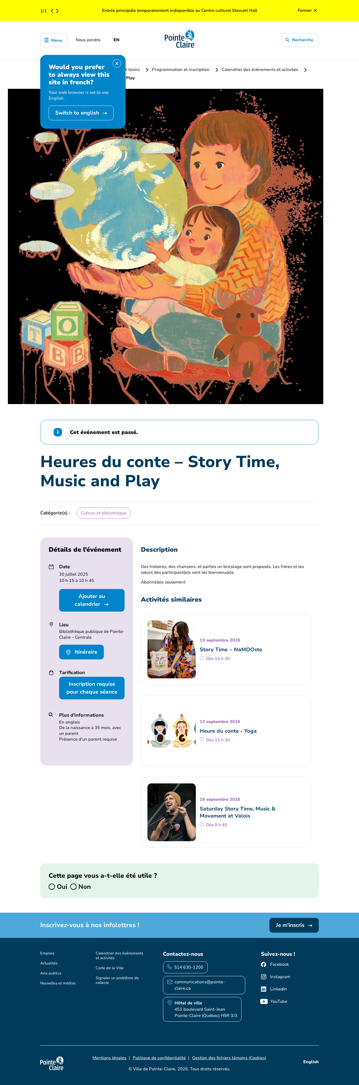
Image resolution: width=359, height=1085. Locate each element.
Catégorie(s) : (55, 513)
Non (83, 887)
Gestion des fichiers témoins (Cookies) (229, 1058)
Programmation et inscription (181, 70)
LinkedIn (278, 989)
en (117, 40)
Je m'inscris (291, 925)
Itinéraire (85, 651)
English (311, 1062)
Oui (61, 887)
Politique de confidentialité (159, 1058)
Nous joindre (88, 40)
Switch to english (78, 112)
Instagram (280, 977)
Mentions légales (109, 1058)
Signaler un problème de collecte (117, 980)
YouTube (278, 1001)
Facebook (279, 964)
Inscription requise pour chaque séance (91, 687)
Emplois (47, 953)
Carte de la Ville (110, 967)
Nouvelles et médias (58, 983)
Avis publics (50, 973)
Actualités (49, 963)
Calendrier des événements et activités (259, 70)
